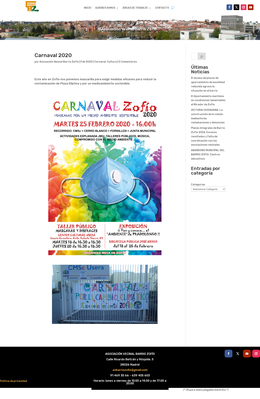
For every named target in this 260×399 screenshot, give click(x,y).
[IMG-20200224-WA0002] (104, 323)
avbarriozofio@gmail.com (130, 370)
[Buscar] (202, 56)
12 (112, 316)
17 (127, 316)
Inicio (87, 8)
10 (106, 316)
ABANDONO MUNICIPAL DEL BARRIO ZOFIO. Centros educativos (208, 154)
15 (121, 316)
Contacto (162, 8)
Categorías (198, 184)
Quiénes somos (105, 8)
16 (124, 316)
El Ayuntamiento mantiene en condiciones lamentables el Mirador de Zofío (208, 100)
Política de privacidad (13, 381)
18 (130, 316)
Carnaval (100, 61)
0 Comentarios (128, 61)
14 (118, 316)
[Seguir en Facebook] (229, 7)
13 (115, 316)
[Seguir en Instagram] (243, 7)
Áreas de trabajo (135, 8)
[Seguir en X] (236, 7)
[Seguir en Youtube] (250, 7)
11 (109, 316)
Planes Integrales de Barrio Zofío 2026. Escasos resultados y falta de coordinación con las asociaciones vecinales (208, 136)
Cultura (112, 61)
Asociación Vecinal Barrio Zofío (59, 61)
